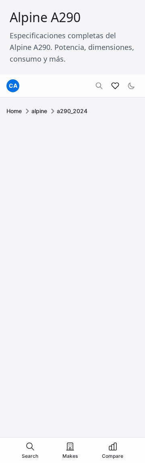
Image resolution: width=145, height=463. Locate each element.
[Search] (99, 86)
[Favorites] (115, 86)
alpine (39, 110)
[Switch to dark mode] (131, 86)
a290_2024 (72, 110)
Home (14, 110)
